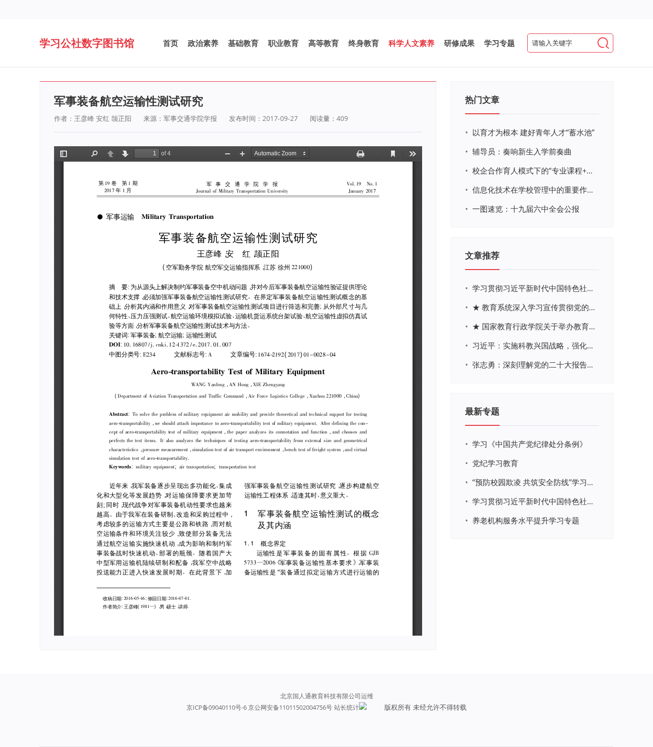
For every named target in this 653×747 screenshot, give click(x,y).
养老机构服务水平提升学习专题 (525, 520)
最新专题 (482, 411)
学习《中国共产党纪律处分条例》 (529, 444)
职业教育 (283, 43)
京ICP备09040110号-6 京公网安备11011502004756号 (259, 707)
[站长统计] (363, 707)
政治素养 (203, 43)
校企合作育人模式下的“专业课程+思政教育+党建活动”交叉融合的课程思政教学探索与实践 (534, 170)
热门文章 (482, 99)
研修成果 (459, 43)
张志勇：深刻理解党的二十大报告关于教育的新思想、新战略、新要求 (534, 364)
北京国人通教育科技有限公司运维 (326, 696)
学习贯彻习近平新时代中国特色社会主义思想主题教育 (534, 501)
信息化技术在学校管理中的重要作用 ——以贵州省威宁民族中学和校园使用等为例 (534, 189)
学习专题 (499, 43)
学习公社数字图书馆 (87, 42)
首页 (170, 43)
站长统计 (346, 707)
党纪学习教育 (495, 463)
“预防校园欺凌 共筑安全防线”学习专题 (534, 482)
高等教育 (323, 43)
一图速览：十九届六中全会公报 (525, 209)
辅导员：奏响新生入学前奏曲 (522, 151)
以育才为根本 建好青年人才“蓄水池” (533, 132)
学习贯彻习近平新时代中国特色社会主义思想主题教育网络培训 (534, 288)
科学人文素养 (412, 43)
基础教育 (243, 43)
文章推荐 (482, 255)
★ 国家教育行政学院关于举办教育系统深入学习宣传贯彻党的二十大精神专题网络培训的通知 (534, 326)
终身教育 (363, 43)
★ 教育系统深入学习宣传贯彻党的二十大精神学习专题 (534, 307)
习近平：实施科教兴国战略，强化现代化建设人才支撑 (534, 345)
